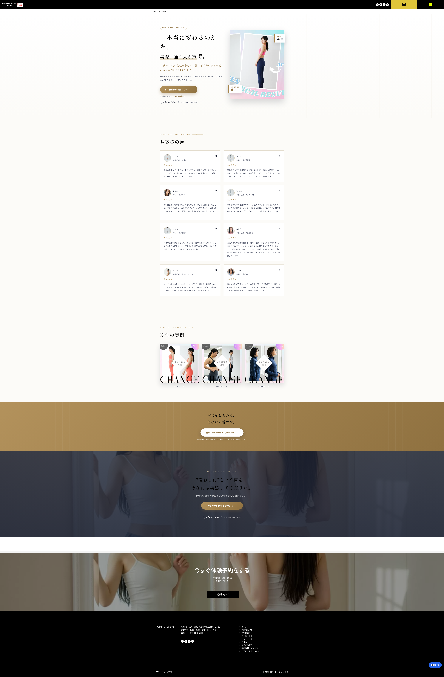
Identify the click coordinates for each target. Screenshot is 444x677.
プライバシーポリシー (165, 672)
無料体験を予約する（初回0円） (220, 432)
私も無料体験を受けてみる (177, 89)
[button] (430, 5)
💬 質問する (435, 665)
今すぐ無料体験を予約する (220, 505)
